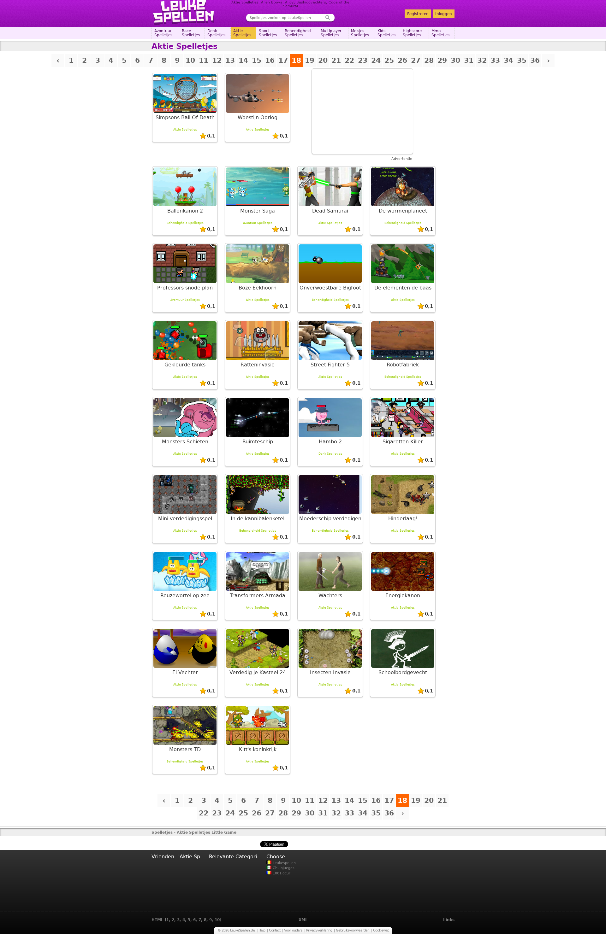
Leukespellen (283, 863)
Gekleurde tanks (184, 365)
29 (442, 60)
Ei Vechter (185, 672)
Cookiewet (381, 930)
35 (521, 60)
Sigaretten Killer (403, 442)
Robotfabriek (403, 365)
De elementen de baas (402, 288)
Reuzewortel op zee (185, 595)
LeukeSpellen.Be (184, 12)
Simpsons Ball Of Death (185, 117)
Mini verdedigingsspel (185, 519)
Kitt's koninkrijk (257, 749)
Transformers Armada (257, 595)
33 (495, 60)
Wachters (330, 595)
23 (362, 60)
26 (402, 60)
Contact (274, 930)
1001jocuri (281, 873)
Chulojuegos (282, 868)
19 (309, 60)
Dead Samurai (330, 211)
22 (349, 60)
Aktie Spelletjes (242, 33)
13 (230, 60)
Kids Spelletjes (386, 33)
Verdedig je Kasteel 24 (257, 672)
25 (389, 60)
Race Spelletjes (191, 33)
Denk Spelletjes (216, 33)
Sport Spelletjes (268, 33)
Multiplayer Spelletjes (331, 33)
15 (256, 60)
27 (415, 60)
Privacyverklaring (319, 930)
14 (243, 60)
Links (448, 920)
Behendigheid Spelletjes (298, 33)
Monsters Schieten (185, 442)
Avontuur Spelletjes (163, 33)
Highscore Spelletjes (412, 33)
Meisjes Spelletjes (360, 33)
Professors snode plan (185, 288)
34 (508, 60)
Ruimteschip (257, 442)
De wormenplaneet (403, 211)
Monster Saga (257, 211)
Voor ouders (293, 930)
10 (190, 60)
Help (261, 930)
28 (429, 60)
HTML (157, 920)
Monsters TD (185, 749)
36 (535, 60)
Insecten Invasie (330, 672)
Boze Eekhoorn (257, 288)
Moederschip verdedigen (330, 519)
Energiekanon (402, 595)
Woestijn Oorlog (257, 117)
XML (303, 920)
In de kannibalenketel (257, 519)
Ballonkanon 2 (185, 211)
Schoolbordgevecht (402, 672)
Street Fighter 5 (330, 365)
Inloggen (443, 14)
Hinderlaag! (403, 519)
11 (203, 60)
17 (283, 60)
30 (455, 60)
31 (468, 60)
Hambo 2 (330, 442)
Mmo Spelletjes (440, 33)
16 (270, 60)
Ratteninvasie (258, 365)
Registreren (418, 14)
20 (323, 60)
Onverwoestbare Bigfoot (330, 288)
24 (376, 60)
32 (482, 60)
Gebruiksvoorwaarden (352, 930)
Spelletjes (162, 832)
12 (217, 60)
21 (336, 60)
